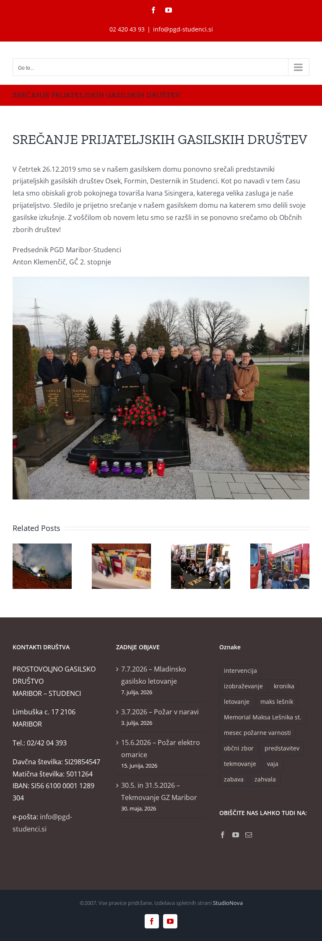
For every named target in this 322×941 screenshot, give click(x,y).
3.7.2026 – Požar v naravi (160, 711)
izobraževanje (243, 686)
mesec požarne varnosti (257, 733)
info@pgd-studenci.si (183, 29)
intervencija (240, 670)
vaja (272, 764)
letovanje (236, 702)
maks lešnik (276, 702)
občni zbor (239, 748)
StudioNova (228, 903)
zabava (234, 779)
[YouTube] (235, 834)
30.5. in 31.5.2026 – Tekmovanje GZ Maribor (159, 791)
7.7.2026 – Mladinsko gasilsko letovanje (153, 675)
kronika (284, 686)
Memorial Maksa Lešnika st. (262, 717)
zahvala (265, 779)
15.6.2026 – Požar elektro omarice (160, 748)
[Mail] (248, 834)
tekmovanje (240, 764)
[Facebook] (222, 834)
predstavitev (282, 748)
